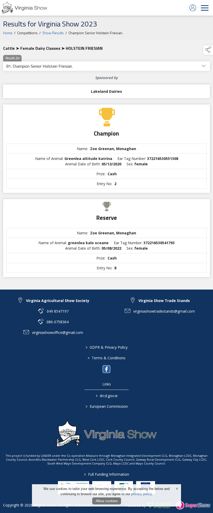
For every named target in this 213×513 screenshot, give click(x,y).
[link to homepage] (24, 8)
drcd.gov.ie (106, 396)
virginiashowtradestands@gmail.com (164, 311)
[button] (208, 50)
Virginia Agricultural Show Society (57, 300)
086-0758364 (57, 321)
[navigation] (205, 8)
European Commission (106, 406)
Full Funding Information (106, 474)
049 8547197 (58, 311)
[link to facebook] (106, 369)
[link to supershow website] (193, 505)
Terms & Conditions (106, 358)
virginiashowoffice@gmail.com (57, 332)
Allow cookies (107, 501)
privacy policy (141, 494)
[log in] (193, 8)
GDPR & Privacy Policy (107, 347)
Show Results (53, 33)
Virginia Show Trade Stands (164, 300)
